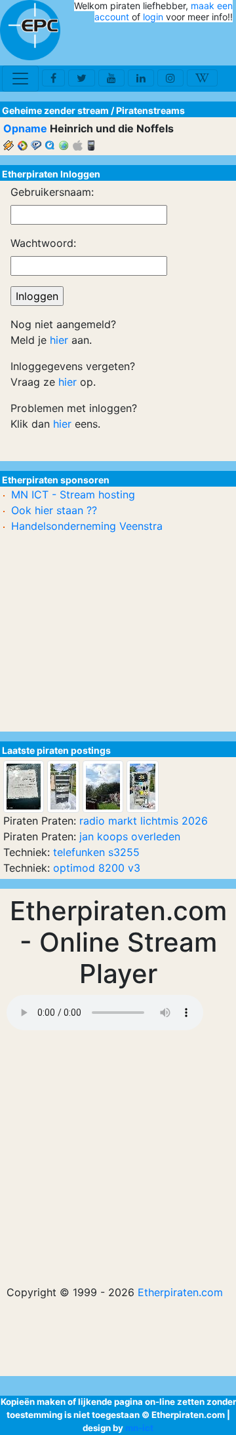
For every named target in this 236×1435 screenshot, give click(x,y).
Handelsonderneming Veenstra (87, 525)
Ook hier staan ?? (54, 510)
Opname (25, 128)
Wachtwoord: (43, 243)
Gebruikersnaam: (52, 191)
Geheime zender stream (55, 110)
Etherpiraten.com (180, 1292)
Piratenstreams (150, 110)
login (153, 16)
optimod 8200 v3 (96, 867)
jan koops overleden (129, 836)
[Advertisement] (156, 44)
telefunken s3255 (96, 852)
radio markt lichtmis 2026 (143, 820)
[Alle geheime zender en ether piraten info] (30, 30)
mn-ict (139, 1428)
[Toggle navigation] (20, 78)
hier (59, 339)
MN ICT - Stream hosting (73, 494)
